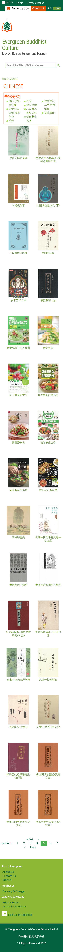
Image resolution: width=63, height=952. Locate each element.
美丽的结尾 (48, 253)
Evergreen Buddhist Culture (24, 44)
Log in (19, 2)
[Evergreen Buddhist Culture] (7, 30)
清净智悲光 (18, 537)
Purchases (8, 885)
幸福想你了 (18, 205)
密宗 (29, 101)
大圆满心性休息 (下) (48, 205)
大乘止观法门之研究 (48, 727)
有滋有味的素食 (18, 490)
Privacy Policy (10, 902)
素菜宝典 (48, 347)
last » (33, 847)
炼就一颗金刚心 (48, 679)
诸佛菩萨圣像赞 (18, 584)
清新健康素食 (48, 442)
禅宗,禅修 (31, 105)
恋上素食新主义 (18, 395)
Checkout (38, 8)
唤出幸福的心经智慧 (18, 679)
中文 (50, 8)
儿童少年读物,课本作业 (14, 113)
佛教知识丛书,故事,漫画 (50, 105)
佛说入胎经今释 (18, 158)
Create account (35, 2)
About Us (8, 872)
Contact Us (9, 876)
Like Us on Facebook (20, 914)
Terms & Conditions (14, 906)
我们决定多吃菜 (48, 490)
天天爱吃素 (18, 442)
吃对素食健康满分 (48, 395)
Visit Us (6, 880)
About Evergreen (12, 866)
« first (30, 839)
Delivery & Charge (13, 891)
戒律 (11, 120)
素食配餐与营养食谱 (18, 347)
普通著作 (49, 112)
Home (5, 79)
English (57, 8)
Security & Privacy (13, 897)
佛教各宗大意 (48, 300)
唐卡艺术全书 (18, 300)
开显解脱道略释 (18, 253)
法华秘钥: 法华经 (18, 727)
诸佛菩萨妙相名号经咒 (48, 584)
